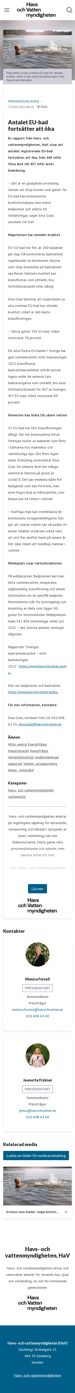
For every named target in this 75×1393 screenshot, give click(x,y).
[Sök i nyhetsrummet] (69, 10)
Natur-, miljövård (21, 770)
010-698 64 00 (37, 1016)
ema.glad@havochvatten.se (40, 724)
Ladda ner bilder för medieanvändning (36, 1155)
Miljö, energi (17, 744)
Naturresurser (18, 750)
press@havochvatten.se (37, 1110)
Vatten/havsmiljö (21, 757)
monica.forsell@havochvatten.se (37, 1009)
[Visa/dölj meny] (6, 10)
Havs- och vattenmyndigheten (31, 790)
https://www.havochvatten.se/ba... (33, 692)
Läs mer (37, 888)
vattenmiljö (17, 796)
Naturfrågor (39, 750)
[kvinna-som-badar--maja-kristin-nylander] (37, 1186)
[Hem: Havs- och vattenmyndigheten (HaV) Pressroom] (36, 10)
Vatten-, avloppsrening (40, 763)
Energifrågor (37, 744)
